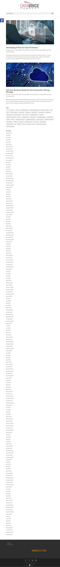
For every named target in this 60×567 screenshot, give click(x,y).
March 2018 (8, 362)
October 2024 (9, 182)
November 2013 (9, 480)
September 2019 (10, 321)
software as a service (31, 124)
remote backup (43, 121)
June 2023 (8, 219)
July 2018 (8, 353)
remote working (10, 124)
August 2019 (9, 323)
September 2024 (10, 185)
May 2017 (8, 384)
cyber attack (28, 112)
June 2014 (8, 464)
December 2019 (9, 314)
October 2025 (9, 155)
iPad (23, 114)
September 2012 (10, 511)
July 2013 (8, 489)
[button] (2, 20)
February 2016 (9, 418)
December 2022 (9, 232)
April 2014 (8, 468)
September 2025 (10, 158)
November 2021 (9, 262)
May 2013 (8, 493)
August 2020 (9, 296)
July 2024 (8, 189)
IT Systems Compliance (11, 117)
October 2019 (9, 319)
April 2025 (8, 169)
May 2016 (8, 412)
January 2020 (9, 312)
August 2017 (9, 378)
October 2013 (9, 482)
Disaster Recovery (17, 114)
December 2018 (9, 341)
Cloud (8, 112)
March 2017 (8, 389)
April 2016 (8, 414)
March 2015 (8, 443)
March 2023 (8, 226)
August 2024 (9, 187)
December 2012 (9, 505)
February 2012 (9, 527)
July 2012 (8, 516)
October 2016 (9, 400)
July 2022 (8, 244)
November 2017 (9, 371)
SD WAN (19, 124)
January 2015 (9, 448)
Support (9, 543)
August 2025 (9, 160)
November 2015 (9, 425)
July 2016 (8, 407)
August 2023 (9, 214)
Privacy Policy (10, 544)
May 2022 (8, 248)
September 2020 (10, 294)
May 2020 (8, 303)
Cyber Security (34, 112)
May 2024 (8, 194)
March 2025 (8, 171)
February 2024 (9, 201)
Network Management (30, 119)
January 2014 (9, 475)
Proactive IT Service (29, 121)
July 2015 (8, 434)
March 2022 (8, 253)
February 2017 (9, 391)
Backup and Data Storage (34, 110)
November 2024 (9, 180)
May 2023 (8, 221)
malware (18, 117)
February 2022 (9, 255)
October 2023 (9, 210)
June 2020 (8, 300)
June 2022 (8, 246)
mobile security (50, 117)
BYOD (51, 110)
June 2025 (8, 164)
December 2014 (9, 450)
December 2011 (9, 532)
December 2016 (9, 396)
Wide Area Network (10, 126)
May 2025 (8, 167)
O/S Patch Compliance (49, 119)
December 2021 (9, 260)
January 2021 (9, 285)
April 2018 (8, 359)
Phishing (15, 121)
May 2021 (8, 275)
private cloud (20, 121)
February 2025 (9, 173)
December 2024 (9, 178)
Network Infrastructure (20, 119)
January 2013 (9, 502)
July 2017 (8, 380)
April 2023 (8, 223)
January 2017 (9, 393)
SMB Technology (23, 50)
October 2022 (9, 237)
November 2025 (9, 153)
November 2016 (9, 398)
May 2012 (8, 520)
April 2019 (8, 332)
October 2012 (9, 509)
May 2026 (8, 139)
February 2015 (9, 446)
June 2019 (8, 328)
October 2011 (9, 534)
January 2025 (9, 176)
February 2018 (9, 364)
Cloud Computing (13, 112)
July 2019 (8, 325)
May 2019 (8, 330)
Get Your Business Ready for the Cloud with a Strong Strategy (28, 91)
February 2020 (9, 309)
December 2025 (9, 151)
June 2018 (8, 355)
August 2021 (9, 269)
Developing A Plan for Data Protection (22, 47)
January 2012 (9, 530)
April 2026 (8, 142)
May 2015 (8, 439)
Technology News (10, 51)
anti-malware (11, 110)
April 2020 (8, 305)
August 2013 (9, 486)
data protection (10, 114)
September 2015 (10, 430)
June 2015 (8, 437)
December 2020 (9, 287)
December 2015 (9, 423)
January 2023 (9, 230)
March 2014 (8, 471)
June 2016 (8, 409)
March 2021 (8, 280)
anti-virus (17, 110)
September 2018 (10, 348)
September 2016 (10, 403)
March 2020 (8, 307)
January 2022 (9, 257)
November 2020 (9, 289)
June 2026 (8, 137)
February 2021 (9, 282)
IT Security (41, 114)
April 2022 (8, 250)
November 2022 (9, 235)
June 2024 (8, 192)
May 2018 (8, 357)
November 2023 (9, 207)
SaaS (15, 124)
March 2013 (8, 498)
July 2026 (8, 135)
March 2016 (8, 416)
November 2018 (9, 344)
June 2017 (8, 382)
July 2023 (8, 216)
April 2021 (8, 278)
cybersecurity (41, 112)
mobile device (33, 117)
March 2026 (8, 144)
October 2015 (9, 428)
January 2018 (9, 366)
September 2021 (10, 266)
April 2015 (8, 441)
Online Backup (9, 121)
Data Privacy (48, 112)
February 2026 (9, 146)
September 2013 (10, 484)
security (23, 124)
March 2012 (8, 525)
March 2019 (8, 334)
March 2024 (8, 198)
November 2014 (9, 452)
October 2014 (9, 455)
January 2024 (9, 203)
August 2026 (9, 133)
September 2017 (10, 375)
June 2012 (8, 518)
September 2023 (10, 212)
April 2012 (8, 523)
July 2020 (8, 298)
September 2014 (10, 457)
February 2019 (9, 337)
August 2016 (9, 405)
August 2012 (9, 514)
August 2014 (9, 459)
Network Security (40, 119)
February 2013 (9, 500)
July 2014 (8, 462)
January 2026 (9, 148)
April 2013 (8, 496)
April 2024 (8, 196)
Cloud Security (21, 112)
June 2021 (8, 273)
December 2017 (9, 369)
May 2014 (8, 466)
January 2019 (9, 339)
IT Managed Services (34, 114)
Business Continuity (45, 110)
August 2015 (9, 432)
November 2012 (9, 507)
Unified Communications (41, 124)
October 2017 (9, 373)
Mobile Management (41, 117)
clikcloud (9, 50)
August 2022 (9, 241)
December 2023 (9, 205)
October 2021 (9, 264)
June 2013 (8, 491)
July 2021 (8, 271)
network (12, 119)
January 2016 (9, 421)
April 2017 (8, 387)
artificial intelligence (24, 110)
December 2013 (9, 477)
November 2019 (9, 316)
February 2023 (9, 228)
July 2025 (8, 162)
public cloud (36, 121)
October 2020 (9, 291)
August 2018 (9, 350)
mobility (8, 119)
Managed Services (25, 117)
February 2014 (9, 473)
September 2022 (10, 239)
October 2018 (9, 346)
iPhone (27, 114)
